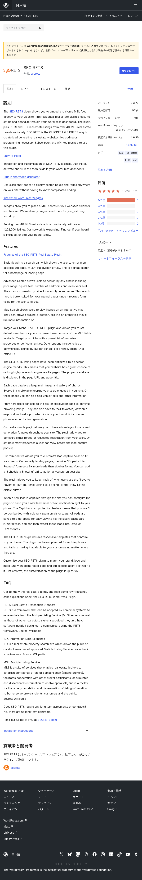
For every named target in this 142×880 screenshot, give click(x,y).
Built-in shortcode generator (21, 177)
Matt (8, 826)
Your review (105, 230)
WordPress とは (13, 790)
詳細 (10, 89)
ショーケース (46, 790)
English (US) (132, 144)
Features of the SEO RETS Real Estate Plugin (32, 254)
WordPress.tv (83, 809)
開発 (67, 89)
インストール (48, 89)
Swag (112, 809)
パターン (43, 809)
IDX (121, 153)
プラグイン (45, 803)
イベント (112, 796)
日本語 (16, 854)
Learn (76, 790)
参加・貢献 (114, 790)
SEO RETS (16, 111)
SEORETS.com (47, 719)
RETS (127, 160)
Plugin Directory (12, 15)
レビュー (26, 89)
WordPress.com (15, 820)
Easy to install (12, 155)
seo (135, 160)
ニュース (9, 796)
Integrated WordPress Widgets (23, 198)
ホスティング (11, 803)
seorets (35, 73)
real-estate (131, 153)
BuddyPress (12, 839)
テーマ (42, 796)
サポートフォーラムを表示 (114, 258)
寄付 (111, 803)
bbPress (10, 832)
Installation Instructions (18, 730)
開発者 (77, 803)
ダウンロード (129, 70)
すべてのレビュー (127, 230)
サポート (133, 89)
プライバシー (11, 809)
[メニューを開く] (136, 5)
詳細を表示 (105, 170)
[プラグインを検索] (40, 27)
